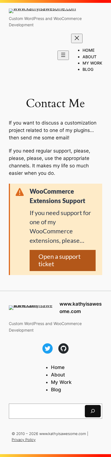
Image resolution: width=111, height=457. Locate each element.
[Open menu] (63, 55)
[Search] (93, 411)
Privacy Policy (24, 439)
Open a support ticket (59, 260)
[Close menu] (77, 38)
